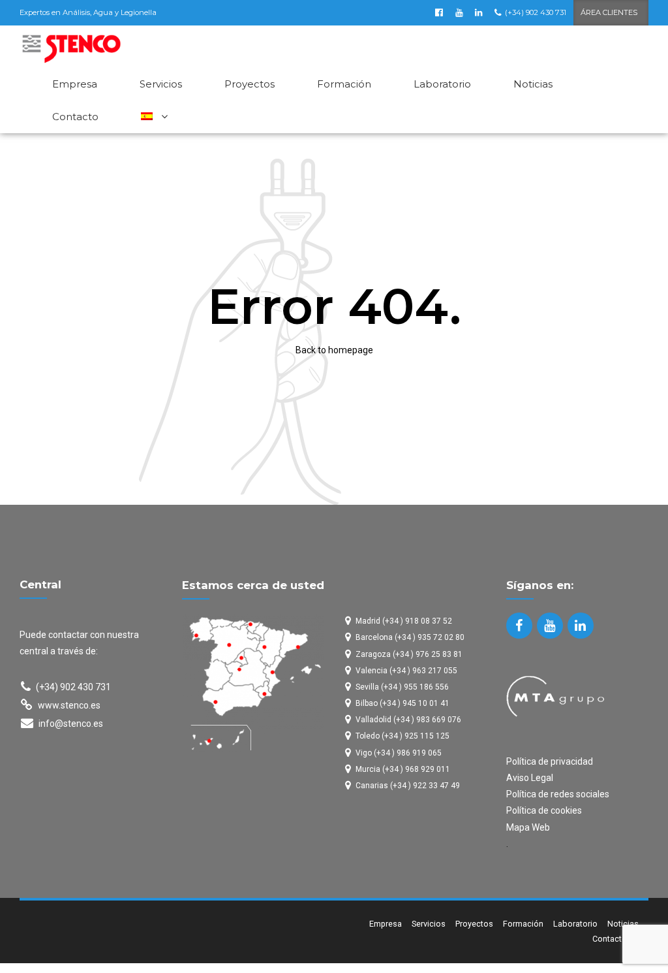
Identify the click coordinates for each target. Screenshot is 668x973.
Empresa (74, 84)
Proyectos (249, 84)
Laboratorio (442, 84)
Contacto (75, 116)
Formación (344, 84)
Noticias (533, 84)
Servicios (161, 84)
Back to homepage (334, 350)
